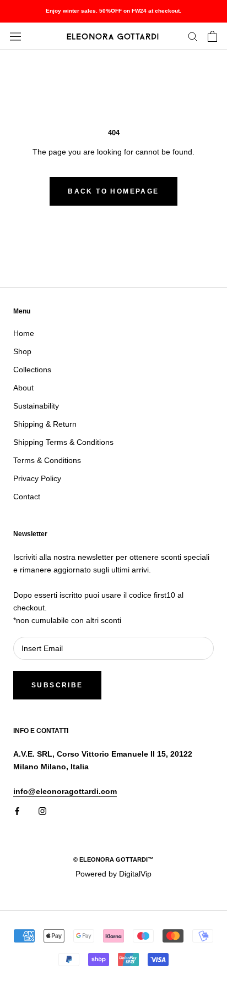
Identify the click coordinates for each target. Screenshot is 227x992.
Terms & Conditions (47, 460)
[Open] (212, 36)
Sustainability (36, 405)
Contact (26, 496)
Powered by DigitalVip (113, 873)
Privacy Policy (37, 478)
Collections (32, 369)
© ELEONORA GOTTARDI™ (113, 859)
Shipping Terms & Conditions (63, 442)
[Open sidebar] (15, 36)
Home (23, 333)
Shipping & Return (45, 424)
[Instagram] (42, 810)
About (23, 387)
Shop (22, 351)
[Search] (193, 36)
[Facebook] (17, 810)
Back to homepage (113, 191)
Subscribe (57, 685)
